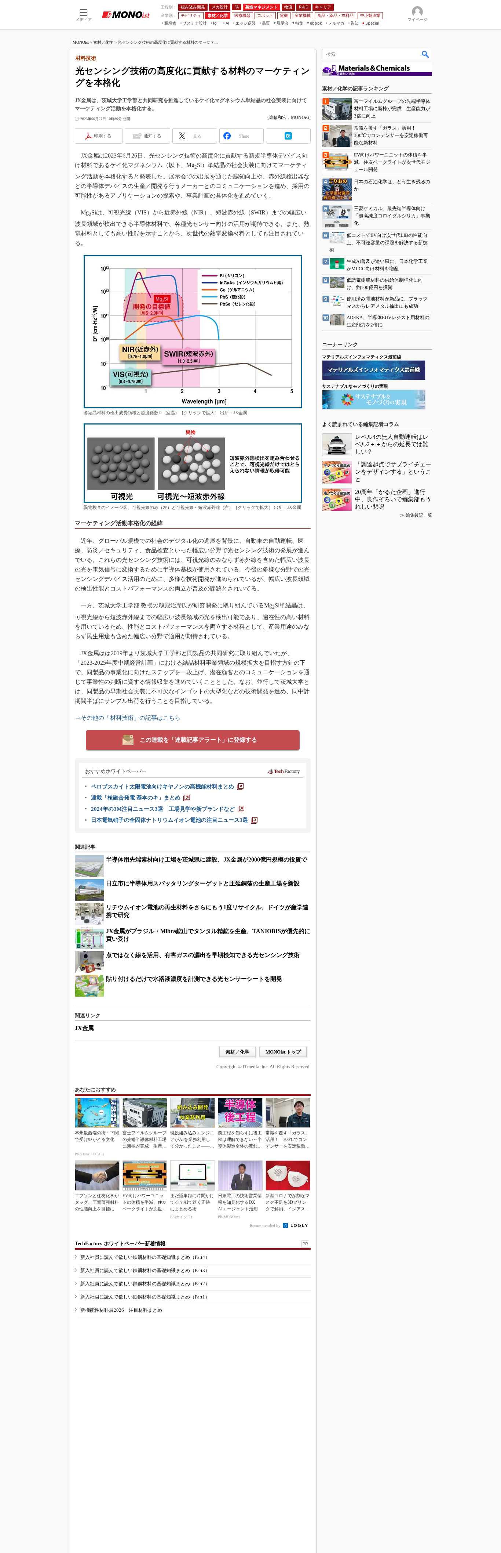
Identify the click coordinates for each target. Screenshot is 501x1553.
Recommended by (266, 1225)
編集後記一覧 (419, 515)
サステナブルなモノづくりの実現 (355, 386)
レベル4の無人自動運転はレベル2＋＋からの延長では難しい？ (391, 444)
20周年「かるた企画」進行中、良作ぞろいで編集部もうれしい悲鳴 (393, 499)
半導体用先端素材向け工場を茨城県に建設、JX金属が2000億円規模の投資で (206, 859)
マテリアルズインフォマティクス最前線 (361, 357)
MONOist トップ (283, 1052)
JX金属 (84, 1028)
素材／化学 (103, 42)
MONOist (81, 42)
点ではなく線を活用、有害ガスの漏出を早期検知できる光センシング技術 (203, 955)
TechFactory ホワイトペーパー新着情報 (120, 1243)
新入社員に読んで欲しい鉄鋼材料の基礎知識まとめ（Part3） (145, 1270)
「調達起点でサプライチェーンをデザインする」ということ (393, 471)
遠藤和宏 (277, 117)
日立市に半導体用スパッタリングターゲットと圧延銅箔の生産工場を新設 (203, 883)
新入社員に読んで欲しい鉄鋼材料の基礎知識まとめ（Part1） (145, 1297)
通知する (152, 135)
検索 (425, 54)
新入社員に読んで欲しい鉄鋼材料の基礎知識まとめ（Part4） (145, 1257)
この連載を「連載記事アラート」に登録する (198, 740)
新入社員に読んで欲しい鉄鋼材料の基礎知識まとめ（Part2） (145, 1283)
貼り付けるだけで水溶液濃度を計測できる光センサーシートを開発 (194, 979)
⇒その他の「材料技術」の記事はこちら (127, 718)
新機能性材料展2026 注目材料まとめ (121, 1310)
